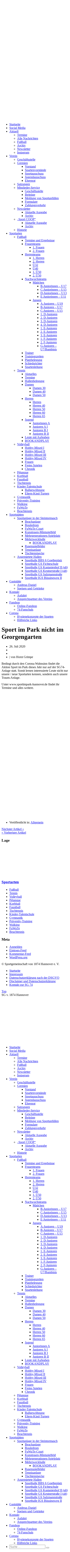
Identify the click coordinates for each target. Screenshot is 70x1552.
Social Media (17, 127)
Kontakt (14, 592)
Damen (29, 384)
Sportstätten (16, 514)
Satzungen (23, 184)
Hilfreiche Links (27, 620)
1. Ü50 (37, 272)
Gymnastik (24, 497)
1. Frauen (38, 247)
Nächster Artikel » (13, 829)
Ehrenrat (30, 180)
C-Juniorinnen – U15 (53, 289)
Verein (13, 156)
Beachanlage (33, 521)
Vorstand (30, 166)
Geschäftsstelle (26, 159)
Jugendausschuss (35, 177)
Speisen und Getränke (30, 588)
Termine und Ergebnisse (40, 240)
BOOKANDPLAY (37, 440)
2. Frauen (38, 251)
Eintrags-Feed (17, 950)
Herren (29, 398)
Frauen (29, 461)
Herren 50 (39, 409)
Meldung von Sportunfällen (42, 198)
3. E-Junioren (48, 335)
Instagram (23, 152)
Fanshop (14, 602)
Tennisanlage (33, 549)
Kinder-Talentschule (29, 486)
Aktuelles (31, 374)
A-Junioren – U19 (51, 303)
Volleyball (23, 444)
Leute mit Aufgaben (37, 437)
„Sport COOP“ (26, 219)
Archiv (21, 145)
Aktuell (13, 131)
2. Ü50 (37, 275)
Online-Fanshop (27, 606)
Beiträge (30, 194)
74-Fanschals (25, 609)
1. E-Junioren (48, 328)
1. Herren (38, 258)
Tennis (21, 370)
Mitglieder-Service (28, 187)
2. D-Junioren (48, 317)
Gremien (22, 163)
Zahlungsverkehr (35, 205)
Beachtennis (24, 511)
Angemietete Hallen (29, 556)
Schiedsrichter (33, 363)
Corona (13, 613)
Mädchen (38, 282)
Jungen (37, 300)
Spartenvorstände (35, 170)
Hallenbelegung (34, 381)
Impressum (16, 974)
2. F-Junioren (48, 342)
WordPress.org (18, 957)
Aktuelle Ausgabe (36, 212)
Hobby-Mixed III (35, 454)
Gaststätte (15, 581)
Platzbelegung (33, 360)
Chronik (30, 469)
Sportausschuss (34, 173)
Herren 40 (39, 405)
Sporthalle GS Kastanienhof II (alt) (46, 567)
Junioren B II (41, 433)
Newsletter (23, 149)
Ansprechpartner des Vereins (34, 599)
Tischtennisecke (34, 553)
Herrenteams (32, 254)
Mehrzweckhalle (35, 539)
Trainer (29, 353)
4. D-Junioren (48, 324)
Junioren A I (40, 426)
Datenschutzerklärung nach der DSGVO (34, 977)
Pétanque (22, 472)
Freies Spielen (33, 465)
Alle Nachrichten (27, 138)
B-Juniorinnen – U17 (53, 286)
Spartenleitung (34, 367)
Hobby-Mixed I (34, 447)
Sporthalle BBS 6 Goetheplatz (43, 560)
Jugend (29, 419)
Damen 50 (39, 395)
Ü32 (35, 265)
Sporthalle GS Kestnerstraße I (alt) (46, 570)
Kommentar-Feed (20, 953)
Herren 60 (39, 412)
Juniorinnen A (41, 423)
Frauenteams (32, 244)
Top (4, 991)
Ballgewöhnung (35, 490)
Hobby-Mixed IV (35, 458)
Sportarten (15, 233)
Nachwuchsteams (35, 279)
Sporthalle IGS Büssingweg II (43, 578)
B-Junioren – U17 (51, 307)
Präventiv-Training (28, 500)
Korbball (22, 476)
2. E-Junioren (48, 331)
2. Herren (38, 261)
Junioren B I (40, 430)
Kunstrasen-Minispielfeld (40, 532)
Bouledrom (32, 525)
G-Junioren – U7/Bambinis (48, 347)
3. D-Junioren (48, 321)
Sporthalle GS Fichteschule (41, 563)
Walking (22, 504)
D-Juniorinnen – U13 (53, 293)
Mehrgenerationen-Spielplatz (42, 535)
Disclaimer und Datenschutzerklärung (32, 981)
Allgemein (37, 822)
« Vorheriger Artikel (14, 832)
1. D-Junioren (48, 314)
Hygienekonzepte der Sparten (35, 616)
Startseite (14, 124)
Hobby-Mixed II (35, 451)
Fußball (21, 142)
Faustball (22, 479)
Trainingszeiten (34, 356)
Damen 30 (39, 388)
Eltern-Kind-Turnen (37, 493)
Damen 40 (39, 391)
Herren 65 (39, 416)
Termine (22, 135)
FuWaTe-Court (34, 528)
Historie (22, 229)
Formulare (31, 201)
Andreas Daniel (26, 585)
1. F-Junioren (48, 338)
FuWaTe (22, 507)
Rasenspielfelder (35, 546)
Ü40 (35, 268)
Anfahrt (22, 595)
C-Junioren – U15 (51, 310)
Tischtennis (24, 483)
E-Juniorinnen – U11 (53, 296)
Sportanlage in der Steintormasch (37, 518)
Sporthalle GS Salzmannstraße (43, 574)
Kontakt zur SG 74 (21, 984)
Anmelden (15, 946)
